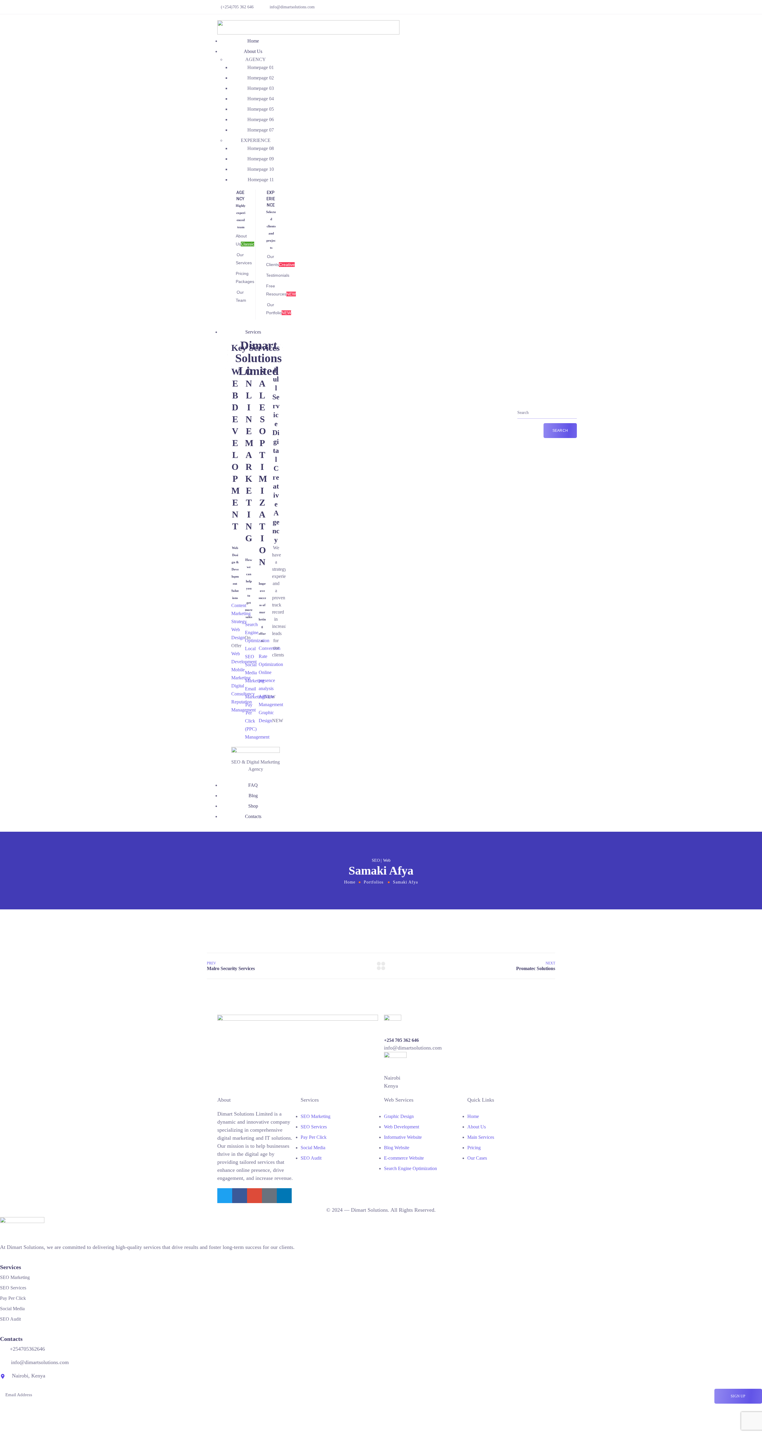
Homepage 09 (260, 158)
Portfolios (373, 882)
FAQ (253, 785)
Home (253, 40)
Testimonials (277, 275)
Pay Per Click (314, 1137)
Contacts (253, 816)
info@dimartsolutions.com (292, 7)
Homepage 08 (260, 148)
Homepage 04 (260, 98)
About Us (253, 51)
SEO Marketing (315, 1116)
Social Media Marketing (254, 672)
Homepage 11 (261, 179)
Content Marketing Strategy (241, 613)
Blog (253, 795)
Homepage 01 (260, 67)
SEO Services (314, 1126)
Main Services (480, 1137)
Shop (253, 806)
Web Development (401, 1126)
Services (253, 331)
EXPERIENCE (256, 140)
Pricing (474, 1147)
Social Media (313, 1147)
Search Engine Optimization (410, 1168)
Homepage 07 (260, 129)
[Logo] (308, 24)
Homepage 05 (260, 109)
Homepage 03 (260, 88)
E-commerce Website (404, 1158)
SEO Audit (311, 1158)
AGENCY (255, 59)
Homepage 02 (260, 77)
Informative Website (403, 1137)
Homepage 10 (260, 169)
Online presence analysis (267, 680)
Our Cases (477, 1158)
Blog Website (396, 1147)
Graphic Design (399, 1116)
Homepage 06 (260, 119)
